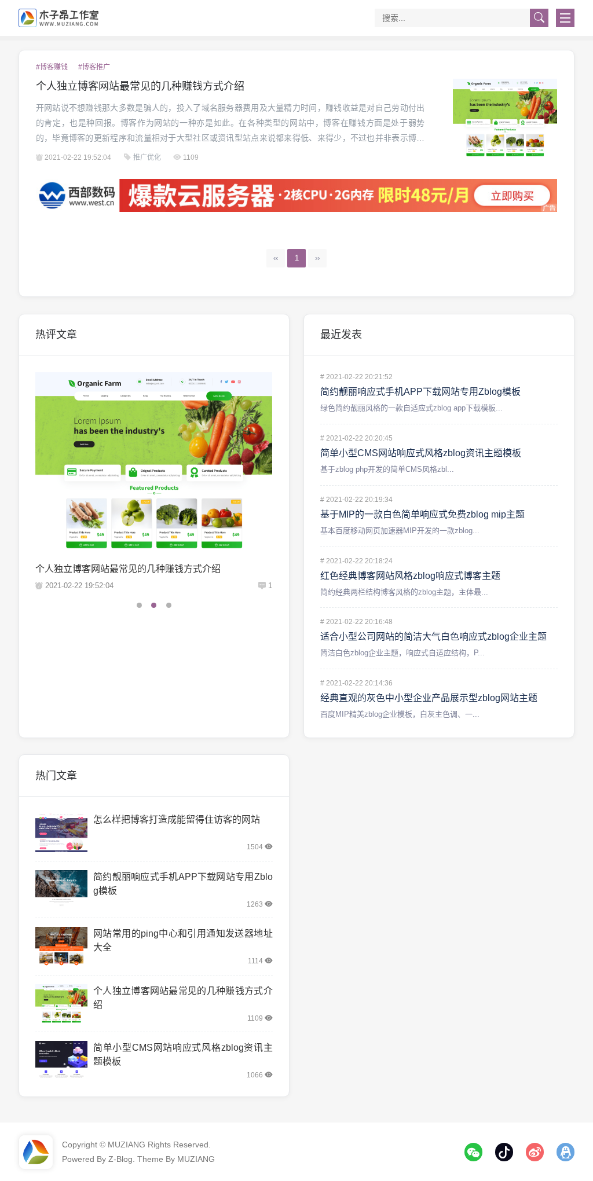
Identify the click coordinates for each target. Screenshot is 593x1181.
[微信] (473, 1152)
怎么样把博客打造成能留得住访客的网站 (176, 819)
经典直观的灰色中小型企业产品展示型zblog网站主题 (428, 698)
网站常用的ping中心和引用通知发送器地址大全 (133, 569)
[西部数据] (297, 195)
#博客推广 (94, 67)
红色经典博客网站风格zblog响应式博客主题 (410, 576)
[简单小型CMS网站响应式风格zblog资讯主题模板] (61, 1060)
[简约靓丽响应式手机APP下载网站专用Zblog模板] (61, 889)
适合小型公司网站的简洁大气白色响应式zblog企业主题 (433, 636)
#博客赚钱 (52, 67)
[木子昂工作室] (59, 18)
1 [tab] (139, 605)
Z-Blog (120, 1159)
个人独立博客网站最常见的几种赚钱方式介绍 (140, 86)
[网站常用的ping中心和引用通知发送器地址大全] (154, 461)
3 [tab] (168, 605)
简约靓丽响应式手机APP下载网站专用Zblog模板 (420, 392)
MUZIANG (126, 1144)
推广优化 (147, 157)
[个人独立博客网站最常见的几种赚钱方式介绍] (505, 118)
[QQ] (566, 1152)
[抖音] (504, 1152)
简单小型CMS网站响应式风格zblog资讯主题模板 (420, 453)
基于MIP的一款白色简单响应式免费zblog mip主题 (422, 514)
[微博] (535, 1152)
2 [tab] (153, 605)
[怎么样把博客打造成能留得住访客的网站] (61, 832)
